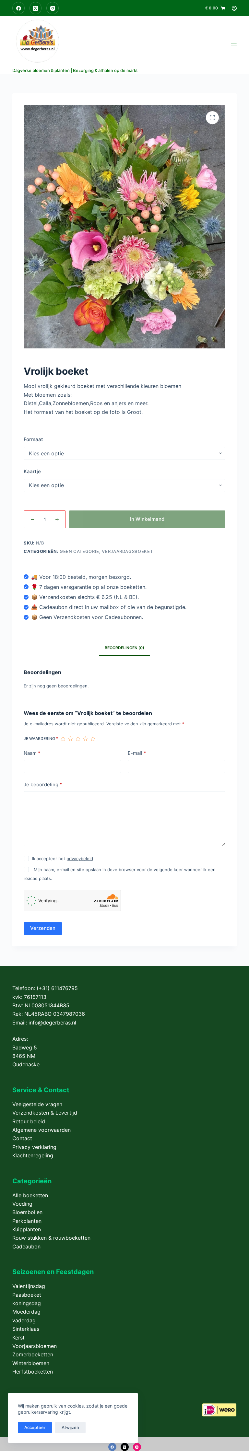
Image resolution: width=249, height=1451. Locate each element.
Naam (32, 753)
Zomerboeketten (32, 1354)
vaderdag (24, 1320)
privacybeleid (79, 858)
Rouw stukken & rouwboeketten (51, 1238)
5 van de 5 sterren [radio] (93, 738)
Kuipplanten (26, 1229)
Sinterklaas (25, 1329)
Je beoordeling (43, 784)
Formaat (33, 439)
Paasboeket (26, 1295)
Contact (22, 1138)
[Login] (234, 8)
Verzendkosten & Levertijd (44, 1112)
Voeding (22, 1203)
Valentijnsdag (28, 1286)
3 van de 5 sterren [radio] (78, 738)
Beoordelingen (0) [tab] (124, 647)
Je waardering (41, 738)
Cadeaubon (26, 1246)
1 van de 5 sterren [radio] (63, 738)
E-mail (137, 753)
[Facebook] (18, 8)
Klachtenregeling (32, 1155)
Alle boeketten (30, 1195)
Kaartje (32, 471)
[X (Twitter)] (36, 8)
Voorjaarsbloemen (34, 1346)
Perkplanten (27, 1221)
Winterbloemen (30, 1363)
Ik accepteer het (62, 858)
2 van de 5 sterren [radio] (70, 738)
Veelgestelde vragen (37, 1104)
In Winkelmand (147, 519)
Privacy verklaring (34, 1147)
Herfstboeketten (32, 1371)
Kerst (18, 1337)
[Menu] (234, 45)
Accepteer (34, 1427)
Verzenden (42, 928)
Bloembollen (27, 1212)
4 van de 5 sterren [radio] (85, 738)
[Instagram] (52, 8)
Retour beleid (28, 1121)
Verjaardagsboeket (127, 551)
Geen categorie (79, 551)
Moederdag (26, 1311)
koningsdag (26, 1303)
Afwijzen (70, 1427)
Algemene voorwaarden (41, 1130)
